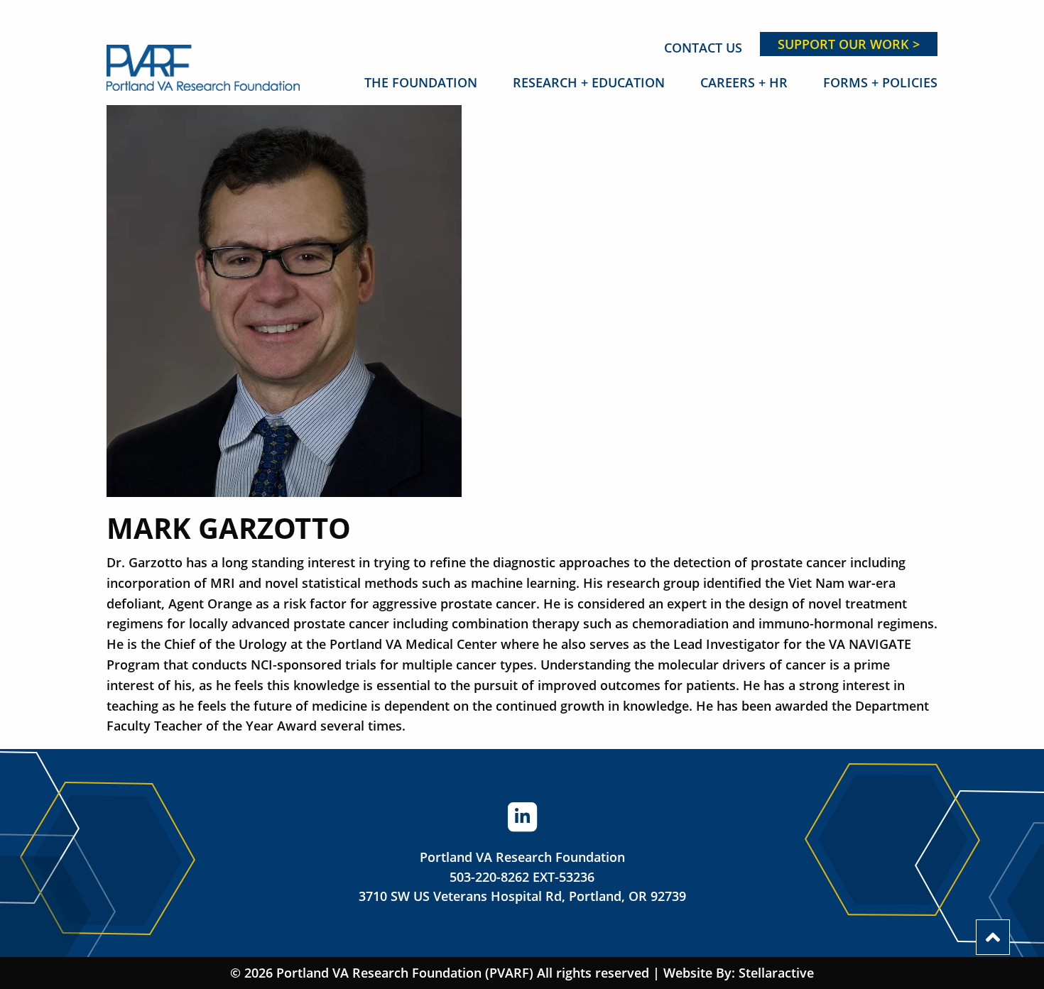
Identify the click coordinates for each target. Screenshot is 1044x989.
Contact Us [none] (703, 47)
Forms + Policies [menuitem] (880, 82)
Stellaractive (776, 972)
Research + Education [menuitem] (589, 82)
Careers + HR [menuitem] (744, 82)
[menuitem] (703, 47)
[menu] (629, 44)
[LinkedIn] (522, 815)
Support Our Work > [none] (849, 44)
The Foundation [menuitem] (420, 82)
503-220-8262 (489, 876)
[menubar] (629, 82)
